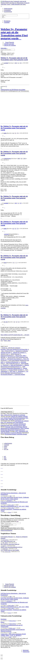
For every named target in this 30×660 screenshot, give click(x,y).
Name (3, 523)
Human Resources (20, 429)
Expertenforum (8, 11)
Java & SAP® (18, 419)
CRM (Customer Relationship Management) (15, 429)
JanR (10, 637)
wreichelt (6, 63)
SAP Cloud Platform (17, 422)
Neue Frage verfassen (6, 411)
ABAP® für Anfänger (17, 416)
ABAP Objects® (8, 418)
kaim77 (4, 545)
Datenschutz (26, 651)
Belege (2, 622)
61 (15, 133)
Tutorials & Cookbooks (19, 415)
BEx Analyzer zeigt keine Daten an (10, 544)
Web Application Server (16, 425)
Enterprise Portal (5, 425)
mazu (5, 262)
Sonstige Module (5, 431)
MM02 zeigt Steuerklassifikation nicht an (11, 547)
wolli (10, 632)
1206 (24, 158)
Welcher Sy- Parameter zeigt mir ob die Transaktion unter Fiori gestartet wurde (14, 34)
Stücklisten (3, 619)
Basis (24, 425)
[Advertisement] (15, 108)
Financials (7, 426)
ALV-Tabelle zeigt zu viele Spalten (10, 550)
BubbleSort (5, 548)
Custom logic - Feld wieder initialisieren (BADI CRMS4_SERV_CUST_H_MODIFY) (13, 634)
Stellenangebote (8, 8)
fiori (5, 458)
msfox (5, 133)
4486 (19, 158)
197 (20, 63)
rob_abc (6, 321)
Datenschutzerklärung (6, 530)
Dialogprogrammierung (19, 418)
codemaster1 (9, 500)
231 (21, 158)
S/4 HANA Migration (16, 432)
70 (13, 262)
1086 (15, 63)
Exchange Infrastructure (19, 423)
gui (5, 456)
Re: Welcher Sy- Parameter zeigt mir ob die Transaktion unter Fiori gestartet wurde (14, 128)
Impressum (26, 650)
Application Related (21, 434)
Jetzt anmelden (5, 526)
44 (16, 321)
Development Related (10, 434)
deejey (9, 512)
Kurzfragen (7, 432)
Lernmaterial (7, 10)
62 (18, 321)
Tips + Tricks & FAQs (6, 415)
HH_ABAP (5, 542)
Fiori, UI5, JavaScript (6, 422)
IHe (10, 496)
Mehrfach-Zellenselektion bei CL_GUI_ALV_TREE (15, 506)
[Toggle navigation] (1, 6)
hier (17, 521)
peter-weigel (5, 539)
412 (13, 133)
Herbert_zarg (12, 628)
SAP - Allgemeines (20, 431)
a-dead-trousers (7, 158)
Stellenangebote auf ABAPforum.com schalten (13, 89)
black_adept (7, 340)
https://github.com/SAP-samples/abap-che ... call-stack (15, 334)
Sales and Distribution (16, 426)
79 (17, 133)
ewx (2, 340)
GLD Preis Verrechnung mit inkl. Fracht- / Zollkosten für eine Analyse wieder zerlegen (15, 498)
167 (14, 321)
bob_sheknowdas (6, 551)
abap (5, 459)
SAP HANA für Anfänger (22, 421)
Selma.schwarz (12, 620)
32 (18, 63)
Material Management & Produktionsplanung (14, 427)
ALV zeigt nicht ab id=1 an (8, 541)
